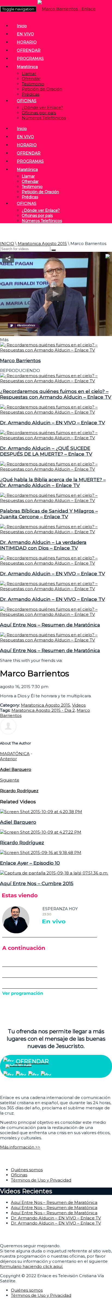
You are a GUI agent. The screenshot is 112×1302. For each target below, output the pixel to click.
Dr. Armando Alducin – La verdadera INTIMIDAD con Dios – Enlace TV (43, 545)
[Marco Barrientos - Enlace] (67, 8)
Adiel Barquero (18, 822)
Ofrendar (31, 78)
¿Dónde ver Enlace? (42, 107)
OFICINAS (26, 100)
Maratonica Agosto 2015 (42, 243)
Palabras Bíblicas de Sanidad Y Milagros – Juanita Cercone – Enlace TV (49, 513)
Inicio (22, 25)
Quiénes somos (27, 1169)
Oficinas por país (39, 112)
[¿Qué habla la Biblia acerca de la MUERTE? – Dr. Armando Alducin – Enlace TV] (56, 469)
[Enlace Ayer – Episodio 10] (40, 852)
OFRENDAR (29, 50)
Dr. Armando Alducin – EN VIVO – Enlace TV (52, 422)
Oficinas (19, 1174)
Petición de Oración (42, 89)
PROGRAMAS (30, 58)
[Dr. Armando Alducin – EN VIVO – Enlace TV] (56, 412)
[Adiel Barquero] (41, 811)
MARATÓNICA (15, 753)
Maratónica (27, 66)
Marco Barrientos (20, 360)
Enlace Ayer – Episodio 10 (30, 863)
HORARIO (27, 42)
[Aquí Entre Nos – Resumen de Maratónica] (56, 614)
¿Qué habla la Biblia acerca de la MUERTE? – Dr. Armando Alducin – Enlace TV (53, 482)
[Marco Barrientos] (56, 350)
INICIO (7, 243)
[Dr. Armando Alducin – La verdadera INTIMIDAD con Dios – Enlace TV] (56, 531)
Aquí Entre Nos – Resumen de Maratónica (50, 625)
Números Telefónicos (44, 117)
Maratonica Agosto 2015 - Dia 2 (43, 710)
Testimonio (33, 83)
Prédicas (30, 94)
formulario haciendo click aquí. (31, 1266)
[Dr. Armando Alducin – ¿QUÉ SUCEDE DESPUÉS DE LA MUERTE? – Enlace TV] (56, 437)
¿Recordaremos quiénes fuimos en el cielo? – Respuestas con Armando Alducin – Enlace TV (55, 394)
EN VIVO (25, 34)
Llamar (29, 73)
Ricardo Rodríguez (22, 842)
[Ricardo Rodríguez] (40, 832)
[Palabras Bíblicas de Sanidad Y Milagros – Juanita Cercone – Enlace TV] (56, 500)
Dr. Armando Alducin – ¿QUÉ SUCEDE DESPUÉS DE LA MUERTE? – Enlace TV (46, 451)
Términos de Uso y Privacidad (41, 1180)
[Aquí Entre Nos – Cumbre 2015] (54, 873)
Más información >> (20, 1147)
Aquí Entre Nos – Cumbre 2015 (36, 883)
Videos (79, 705)
